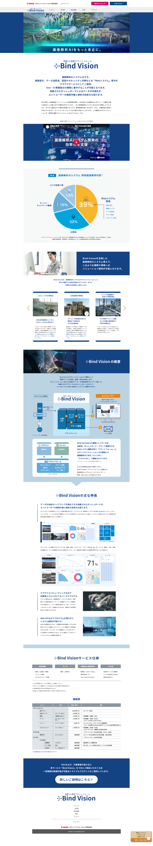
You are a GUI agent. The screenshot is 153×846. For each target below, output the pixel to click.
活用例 (63, 10)
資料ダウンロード (99, 3)
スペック (94, 10)
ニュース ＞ (76, 822)
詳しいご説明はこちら (76, 779)
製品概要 (73, 10)
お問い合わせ (118, 3)
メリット (52, 10)
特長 (84, 10)
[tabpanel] (45, 317)
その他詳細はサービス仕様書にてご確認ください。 (48, 683)
